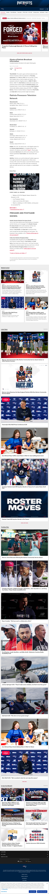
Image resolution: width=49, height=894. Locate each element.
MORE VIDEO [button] (24, 781)
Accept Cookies (32, 891)
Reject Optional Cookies (42, 891)
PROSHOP (42, 9)
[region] (24, 888)
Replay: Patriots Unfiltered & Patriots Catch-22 (16, 18)
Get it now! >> (13, 207)
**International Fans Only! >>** (17, 209)
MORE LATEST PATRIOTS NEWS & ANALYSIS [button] (24, 53)
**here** (29, 150)
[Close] (47, 883)
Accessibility (24, 878)
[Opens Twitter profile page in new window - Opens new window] (15, 70)
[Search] (45, 9)
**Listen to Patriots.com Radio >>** (18, 253)
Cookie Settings (4, 891)
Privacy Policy (24, 874)
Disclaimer (24, 880)
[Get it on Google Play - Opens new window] (28, 861)
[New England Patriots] (24, 867)
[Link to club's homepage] (2, 9)
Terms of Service (24, 876)
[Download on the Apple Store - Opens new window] (20, 861)
